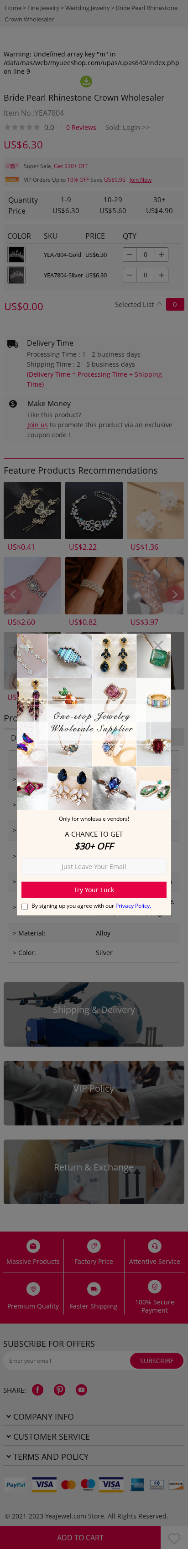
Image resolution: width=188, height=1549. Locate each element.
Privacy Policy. (133, 906)
